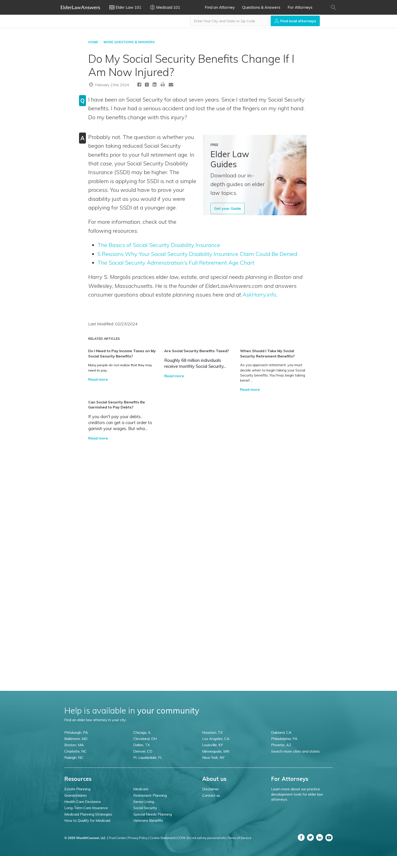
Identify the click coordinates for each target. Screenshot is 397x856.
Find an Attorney (220, 7)
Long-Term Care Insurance (86, 807)
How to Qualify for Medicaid (87, 820)
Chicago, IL (142, 732)
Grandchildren (75, 795)
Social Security (145, 807)
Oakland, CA (281, 732)
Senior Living (143, 801)
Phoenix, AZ (281, 745)
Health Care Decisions (82, 801)
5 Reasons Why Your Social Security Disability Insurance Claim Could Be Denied (197, 253)
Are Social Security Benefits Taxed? (196, 351)
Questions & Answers (261, 7)
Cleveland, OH (145, 738)
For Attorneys (300, 7)
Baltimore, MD (76, 738)
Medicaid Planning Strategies (88, 814)
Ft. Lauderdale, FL (147, 757)
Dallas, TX (141, 745)
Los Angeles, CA (216, 738)
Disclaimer (210, 789)
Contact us (211, 795)
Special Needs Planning (152, 814)
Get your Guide (227, 208)
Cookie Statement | (163, 838)
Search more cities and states (295, 751)
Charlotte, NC (75, 751)
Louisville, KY (212, 745)
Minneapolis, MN (215, 751)
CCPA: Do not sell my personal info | (202, 838)
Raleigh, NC (73, 757)
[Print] (163, 84)
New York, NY (213, 757)
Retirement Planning (150, 795)
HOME (93, 42)
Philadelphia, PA (284, 738)
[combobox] (229, 21)
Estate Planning (77, 789)
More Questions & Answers (129, 42)
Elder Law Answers (80, 7)
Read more (98, 379)
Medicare (140, 789)
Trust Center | (118, 838)
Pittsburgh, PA (76, 732)
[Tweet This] (147, 85)
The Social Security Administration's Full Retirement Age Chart (175, 262)
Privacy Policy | (138, 838)
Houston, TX (212, 732)
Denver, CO (142, 751)
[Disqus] (198, 498)
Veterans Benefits (148, 820)
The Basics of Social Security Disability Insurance (158, 244)
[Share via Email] (171, 84)
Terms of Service (239, 838)
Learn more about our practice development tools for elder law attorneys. (297, 794)
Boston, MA (74, 745)
